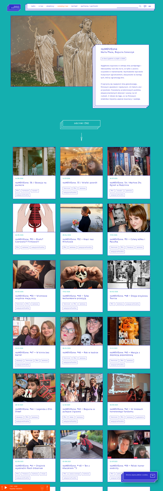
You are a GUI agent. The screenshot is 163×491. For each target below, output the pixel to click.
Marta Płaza (107, 52)
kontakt (74, 6)
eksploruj (50, 6)
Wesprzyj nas (62, 6)
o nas (41, 6)
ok (153, 475)
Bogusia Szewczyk (124, 52)
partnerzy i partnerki (89, 6)
